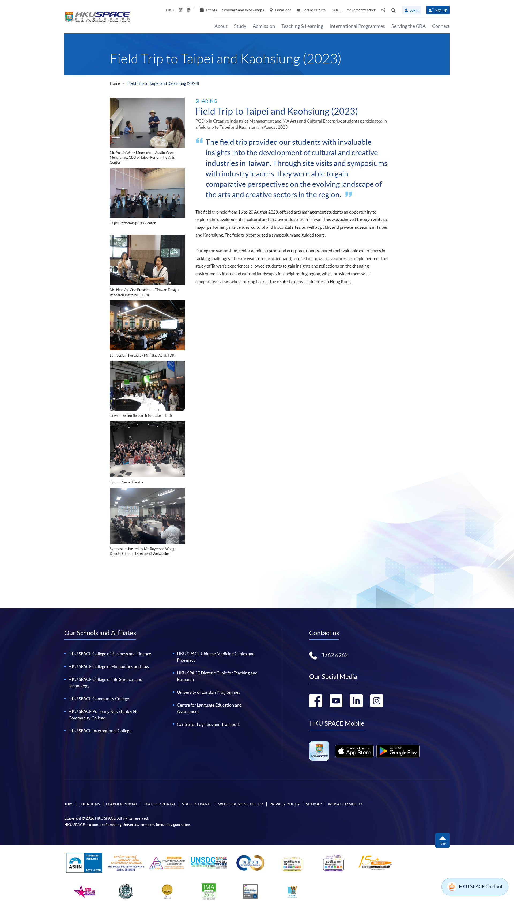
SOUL (336, 10)
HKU (170, 10)
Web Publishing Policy (240, 804)
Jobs (68, 804)
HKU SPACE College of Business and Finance (110, 653)
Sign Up (441, 10)
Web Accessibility (345, 804)
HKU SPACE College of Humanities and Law (109, 666)
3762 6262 (334, 655)
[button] (393, 10)
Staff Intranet (197, 804)
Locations (282, 10)
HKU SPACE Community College (99, 698)
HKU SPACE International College (100, 730)
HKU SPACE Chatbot (481, 886)
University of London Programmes (208, 692)
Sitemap (314, 804)
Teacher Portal (160, 804)
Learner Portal (314, 10)
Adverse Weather (361, 10)
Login (414, 10)
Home (115, 83)
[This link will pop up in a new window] (354, 751)
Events (211, 10)
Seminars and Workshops (243, 10)
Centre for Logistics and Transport (208, 724)
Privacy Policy (285, 804)
